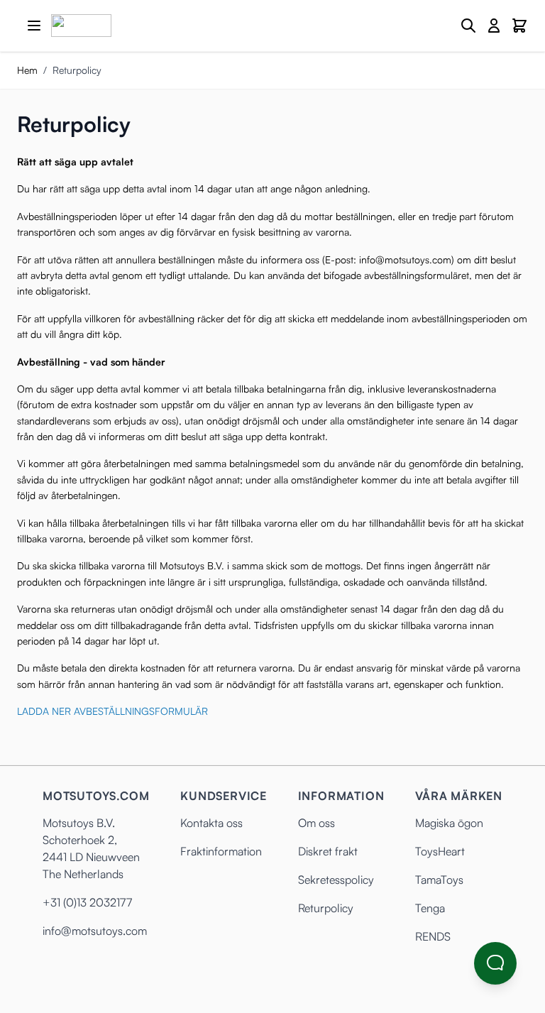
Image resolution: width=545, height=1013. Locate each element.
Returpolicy (325, 908)
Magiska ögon (449, 823)
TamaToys (439, 879)
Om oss (316, 823)
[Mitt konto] (493, 25)
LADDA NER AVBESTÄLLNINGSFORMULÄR (112, 711)
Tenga (430, 908)
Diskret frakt (328, 851)
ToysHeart (440, 851)
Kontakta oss (211, 823)
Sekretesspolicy (336, 879)
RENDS (433, 936)
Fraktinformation (221, 851)
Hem (27, 70)
